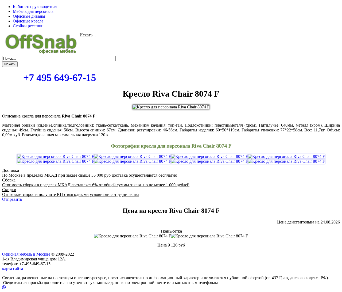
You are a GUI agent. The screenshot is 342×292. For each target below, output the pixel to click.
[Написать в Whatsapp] (171, 287)
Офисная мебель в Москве (26, 254)
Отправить (12, 199)
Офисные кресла (28, 21)
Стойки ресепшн (28, 26)
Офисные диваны (29, 16)
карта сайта (12, 268)
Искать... (88, 35)
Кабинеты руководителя (35, 6)
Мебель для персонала (33, 11)
